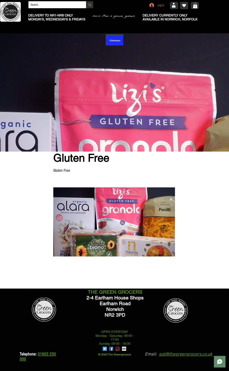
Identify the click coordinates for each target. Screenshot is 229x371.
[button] (195, 5)
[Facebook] (111, 349)
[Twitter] (105, 349)
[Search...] (89, 4)
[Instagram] (118, 349)
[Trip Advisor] (124, 349)
